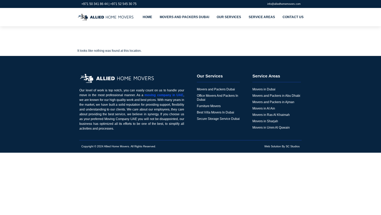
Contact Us (293, 17)
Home (147, 17)
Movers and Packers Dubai (184, 17)
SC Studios (293, 146)
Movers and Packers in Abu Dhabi (276, 95)
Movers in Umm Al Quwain (271, 127)
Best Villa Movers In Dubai (215, 112)
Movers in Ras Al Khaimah (271, 114)
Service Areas (262, 17)
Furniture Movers (209, 106)
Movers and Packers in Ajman (273, 102)
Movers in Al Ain (263, 108)
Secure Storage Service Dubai (218, 118)
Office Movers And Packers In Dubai (217, 97)
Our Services (229, 17)
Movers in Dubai (263, 89)
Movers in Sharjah (265, 121)
